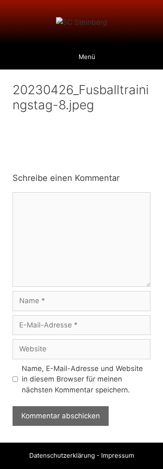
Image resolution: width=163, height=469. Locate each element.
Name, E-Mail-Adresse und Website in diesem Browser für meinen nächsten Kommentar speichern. (82, 379)
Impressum (117, 455)
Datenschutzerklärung (62, 455)
